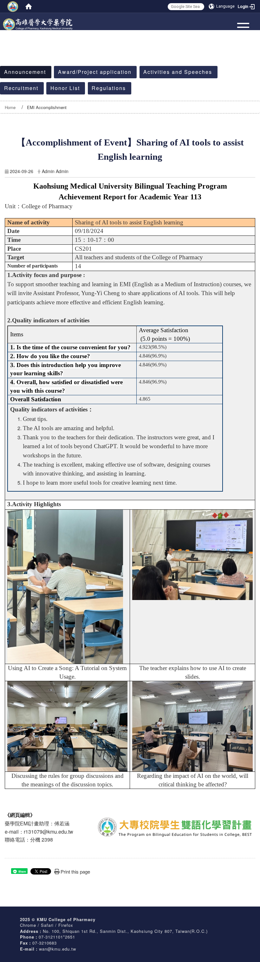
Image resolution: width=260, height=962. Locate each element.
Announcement (25, 71)
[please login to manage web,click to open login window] (13, 6)
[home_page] (38, 20)
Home (10, 107)
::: (23, 7)
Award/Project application (95, 71)
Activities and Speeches (177, 71)
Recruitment (21, 88)
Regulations (109, 88)
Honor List (65, 88)
